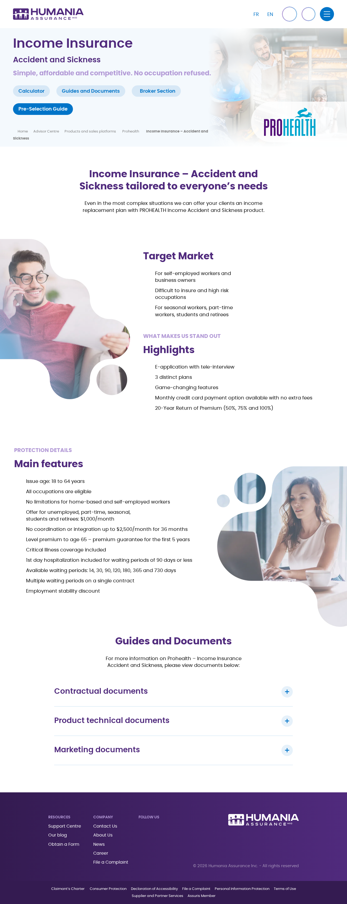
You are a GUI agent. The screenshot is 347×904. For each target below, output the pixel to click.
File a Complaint (110, 862)
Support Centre (64, 826)
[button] (308, 14)
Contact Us (105, 826)
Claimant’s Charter (68, 889)
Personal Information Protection (242, 889)
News (99, 844)
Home (23, 131)
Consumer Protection (108, 889)
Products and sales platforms (91, 131)
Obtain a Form (63, 844)
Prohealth (131, 131)
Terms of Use (285, 889)
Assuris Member (202, 896)
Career (100, 853)
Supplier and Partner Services (157, 896)
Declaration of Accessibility (154, 889)
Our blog (57, 835)
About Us (103, 835)
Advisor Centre (46, 131)
